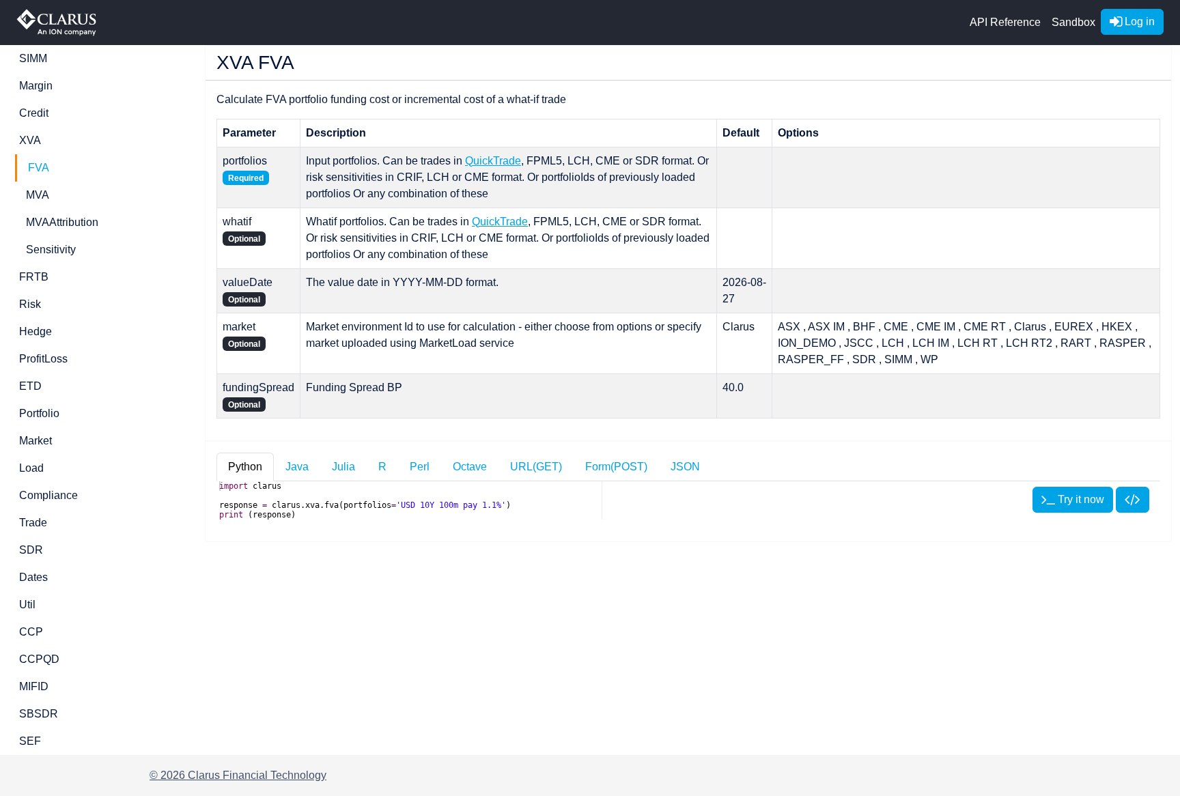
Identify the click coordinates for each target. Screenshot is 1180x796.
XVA (30, 140)
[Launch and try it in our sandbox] (1132, 500)
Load (31, 468)
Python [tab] (245, 466)
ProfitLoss (43, 359)
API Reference (1005, 22)
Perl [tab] (420, 466)
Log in (1138, 21)
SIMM (33, 58)
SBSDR (38, 714)
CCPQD (39, 659)
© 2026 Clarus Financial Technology (238, 775)
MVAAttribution (62, 222)
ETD (30, 386)
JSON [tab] (685, 466)
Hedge (35, 331)
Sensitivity (51, 249)
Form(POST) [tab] (616, 466)
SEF (30, 741)
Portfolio (39, 413)
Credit (33, 113)
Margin (36, 85)
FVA (38, 167)
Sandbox (1073, 22)
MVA (37, 195)
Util (27, 604)
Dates (33, 577)
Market (35, 440)
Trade (33, 522)
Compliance (48, 495)
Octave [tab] (470, 466)
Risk (30, 304)
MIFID (33, 686)
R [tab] (382, 466)
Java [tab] (297, 466)
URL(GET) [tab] (536, 466)
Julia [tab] (343, 466)
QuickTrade (493, 161)
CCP (31, 632)
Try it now (1079, 499)
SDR (31, 550)
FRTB (33, 277)
